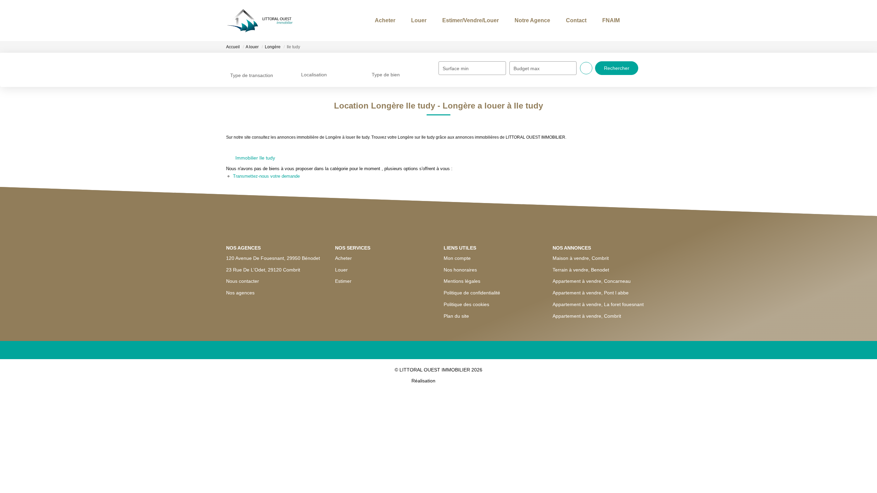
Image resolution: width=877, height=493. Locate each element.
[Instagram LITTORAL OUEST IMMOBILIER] (438, 351)
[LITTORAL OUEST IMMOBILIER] (269, 20)
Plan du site (456, 316)
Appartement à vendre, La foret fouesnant (598, 304)
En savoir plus (318, 462)
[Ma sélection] (635, 20)
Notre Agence (521, 20)
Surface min (456, 68)
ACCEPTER (461, 477)
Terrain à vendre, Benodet (581, 270)
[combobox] (259, 68)
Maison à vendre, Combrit (581, 258)
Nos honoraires (460, 270)
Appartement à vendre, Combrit (587, 316)
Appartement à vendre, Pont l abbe (591, 292)
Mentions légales (462, 281)
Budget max (527, 68)
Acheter (363, 20)
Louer (400, 20)
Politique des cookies (466, 304)
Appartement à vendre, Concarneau (592, 281)
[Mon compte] (645, 20)
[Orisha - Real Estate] (451, 381)
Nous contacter (242, 273)
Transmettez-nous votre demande (266, 176)
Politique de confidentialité (472, 292)
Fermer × (857, 419)
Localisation (312, 61)
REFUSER (414, 477)
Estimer (343, 281)
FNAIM (606, 20)
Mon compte (457, 258)
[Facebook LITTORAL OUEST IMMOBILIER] (417, 351)
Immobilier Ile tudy (255, 158)
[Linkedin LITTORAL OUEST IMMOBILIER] (460, 351)
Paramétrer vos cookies (362, 462)
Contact (568, 20)
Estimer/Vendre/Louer (456, 20)
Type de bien (384, 61)
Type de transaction (248, 61)
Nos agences (240, 285)
